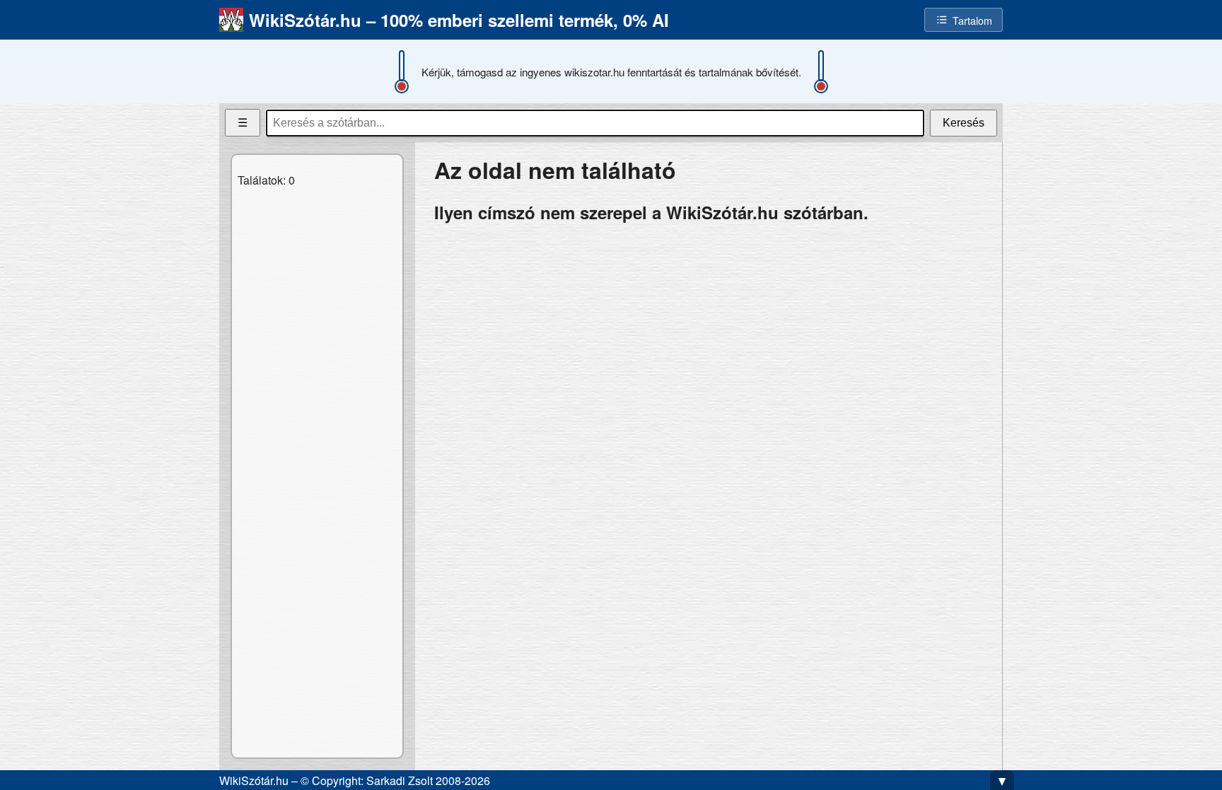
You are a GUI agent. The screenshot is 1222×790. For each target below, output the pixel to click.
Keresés (963, 123)
